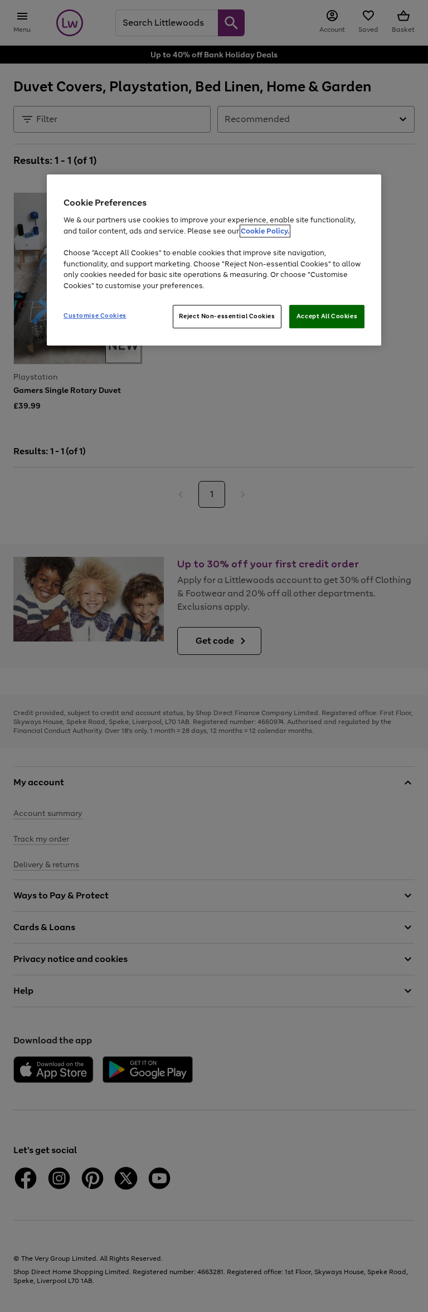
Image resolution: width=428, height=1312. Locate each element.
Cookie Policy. (265, 231)
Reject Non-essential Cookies (227, 316)
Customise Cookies (95, 315)
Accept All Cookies (326, 316)
